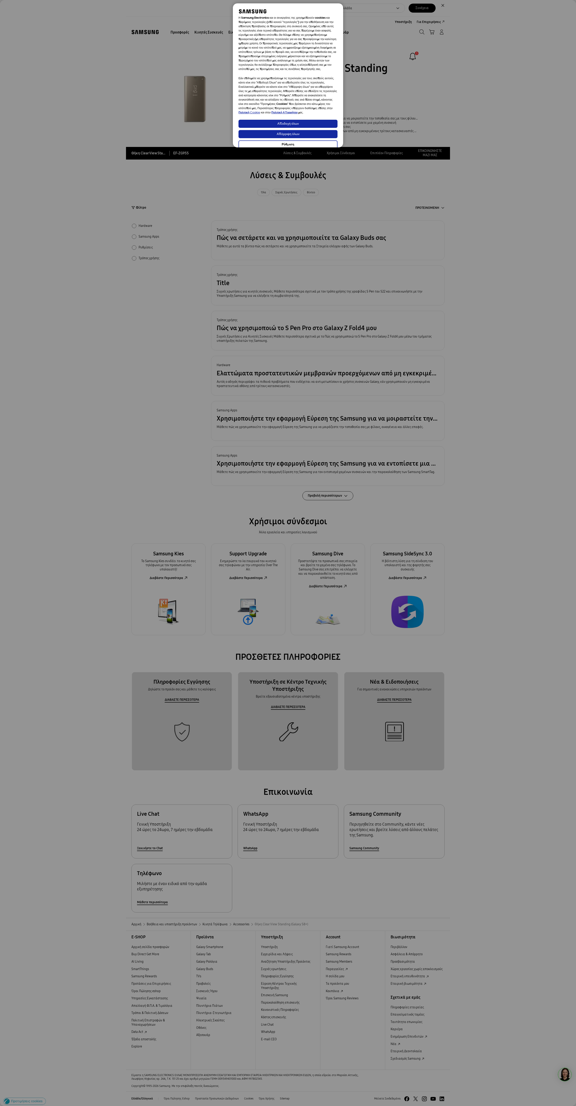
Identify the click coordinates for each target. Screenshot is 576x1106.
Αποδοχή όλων (288, 124)
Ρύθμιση (288, 144)
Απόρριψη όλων (288, 134)
